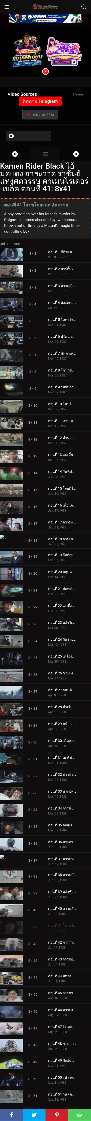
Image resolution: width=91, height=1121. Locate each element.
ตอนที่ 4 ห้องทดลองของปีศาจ (62, 303)
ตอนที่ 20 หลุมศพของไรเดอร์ (62, 572)
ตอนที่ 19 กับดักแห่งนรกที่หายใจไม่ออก (62, 555)
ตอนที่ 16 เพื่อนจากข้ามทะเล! (62, 505)
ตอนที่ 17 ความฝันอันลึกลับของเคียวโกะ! (62, 522)
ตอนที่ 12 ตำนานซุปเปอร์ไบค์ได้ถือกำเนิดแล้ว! (62, 438)
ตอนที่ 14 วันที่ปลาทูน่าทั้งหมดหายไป (62, 472)
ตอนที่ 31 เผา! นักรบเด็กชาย (62, 758)
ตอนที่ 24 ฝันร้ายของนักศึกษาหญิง (62, 639)
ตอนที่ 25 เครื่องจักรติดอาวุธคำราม (62, 656)
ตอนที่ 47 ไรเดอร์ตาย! (62, 1027)
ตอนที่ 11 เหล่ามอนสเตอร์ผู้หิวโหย (62, 421)
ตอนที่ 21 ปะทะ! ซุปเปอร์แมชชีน (62, 589)
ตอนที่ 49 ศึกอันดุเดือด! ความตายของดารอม (62, 1060)
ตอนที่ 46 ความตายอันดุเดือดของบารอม (62, 1010)
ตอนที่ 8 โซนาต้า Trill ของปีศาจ (62, 370)
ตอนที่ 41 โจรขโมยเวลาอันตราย (62, 925)
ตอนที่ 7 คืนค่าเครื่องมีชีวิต (62, 353)
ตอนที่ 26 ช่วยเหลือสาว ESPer (62, 673)
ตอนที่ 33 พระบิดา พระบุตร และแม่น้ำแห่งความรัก (62, 791)
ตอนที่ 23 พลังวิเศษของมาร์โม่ (62, 622)
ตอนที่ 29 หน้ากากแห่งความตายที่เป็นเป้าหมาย (62, 724)
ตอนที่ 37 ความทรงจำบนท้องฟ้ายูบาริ (62, 859)
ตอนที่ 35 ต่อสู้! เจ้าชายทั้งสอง (62, 825)
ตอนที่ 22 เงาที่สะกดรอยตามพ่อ (62, 606)
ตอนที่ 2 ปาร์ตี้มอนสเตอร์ (62, 269)
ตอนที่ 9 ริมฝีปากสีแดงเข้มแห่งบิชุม (62, 387)
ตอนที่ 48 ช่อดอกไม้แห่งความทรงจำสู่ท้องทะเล (62, 1044)
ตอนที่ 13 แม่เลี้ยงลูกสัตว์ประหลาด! (62, 455)
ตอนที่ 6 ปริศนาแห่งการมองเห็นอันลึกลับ (62, 336)
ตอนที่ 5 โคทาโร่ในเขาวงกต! (62, 320)
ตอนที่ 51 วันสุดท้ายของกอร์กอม (62, 1094)
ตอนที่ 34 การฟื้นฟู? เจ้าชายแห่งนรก (62, 808)
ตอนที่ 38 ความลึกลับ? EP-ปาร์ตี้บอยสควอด (62, 875)
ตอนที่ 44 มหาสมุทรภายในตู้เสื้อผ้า (62, 976)
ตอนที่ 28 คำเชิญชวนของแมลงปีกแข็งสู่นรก (62, 707)
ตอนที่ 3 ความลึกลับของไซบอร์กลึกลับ (62, 286)
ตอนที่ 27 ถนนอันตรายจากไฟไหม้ (62, 690)
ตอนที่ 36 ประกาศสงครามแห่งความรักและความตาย (62, 842)
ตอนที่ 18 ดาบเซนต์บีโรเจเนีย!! (62, 539)
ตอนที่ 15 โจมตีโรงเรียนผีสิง (62, 488)
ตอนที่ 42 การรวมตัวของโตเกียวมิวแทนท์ (62, 942)
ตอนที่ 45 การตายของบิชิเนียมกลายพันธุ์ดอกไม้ (62, 993)
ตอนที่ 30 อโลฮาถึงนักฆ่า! (62, 741)
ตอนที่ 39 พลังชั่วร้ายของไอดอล (62, 892)
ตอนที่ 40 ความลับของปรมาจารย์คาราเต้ (62, 909)
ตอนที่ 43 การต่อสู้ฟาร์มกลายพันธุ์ (62, 959)
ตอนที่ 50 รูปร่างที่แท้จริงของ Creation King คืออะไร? (62, 1077)
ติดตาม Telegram (40, 101)
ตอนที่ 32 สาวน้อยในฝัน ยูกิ (62, 774)
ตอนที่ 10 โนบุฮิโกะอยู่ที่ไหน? (62, 404)
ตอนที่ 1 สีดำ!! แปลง (62, 252)
